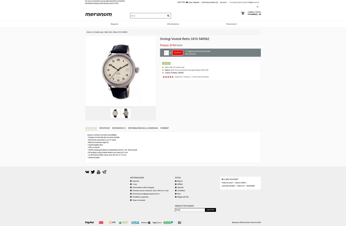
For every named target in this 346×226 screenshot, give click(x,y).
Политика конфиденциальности (145, 194)
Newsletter (251, 186)
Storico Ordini (240, 183)
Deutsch (256, 2)
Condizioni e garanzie (140, 197)
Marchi (180, 181)
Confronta (192, 54)
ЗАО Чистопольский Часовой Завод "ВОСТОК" (190, 70)
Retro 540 (108, 32)
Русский (233, 2)
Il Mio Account (227, 183)
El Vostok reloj (98, 32)
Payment (164, 128)
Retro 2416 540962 (120, 32)
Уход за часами (138, 200)
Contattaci (181, 191)
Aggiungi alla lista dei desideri (199, 51)
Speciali (180, 187)
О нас (134, 184)
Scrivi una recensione (200, 77)
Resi (179, 194)
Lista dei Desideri (228, 186)
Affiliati (180, 184)
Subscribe (210, 210)
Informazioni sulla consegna (143, 128)
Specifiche (104, 128)
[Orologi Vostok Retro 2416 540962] (115, 113)
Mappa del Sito (183, 197)
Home (89, 32)
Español (245, 2)
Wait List (240, 186)
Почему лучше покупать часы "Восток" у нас (150, 191)
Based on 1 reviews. (182, 77)
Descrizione (91, 128)
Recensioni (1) (119, 128)
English (239, 2)
